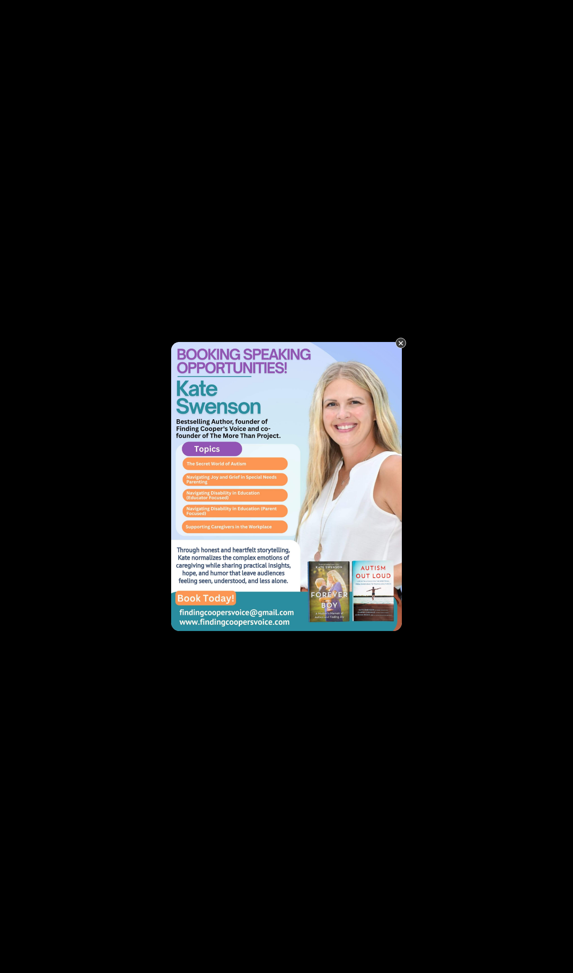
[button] (401, 343)
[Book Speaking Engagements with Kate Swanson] (286, 485)
